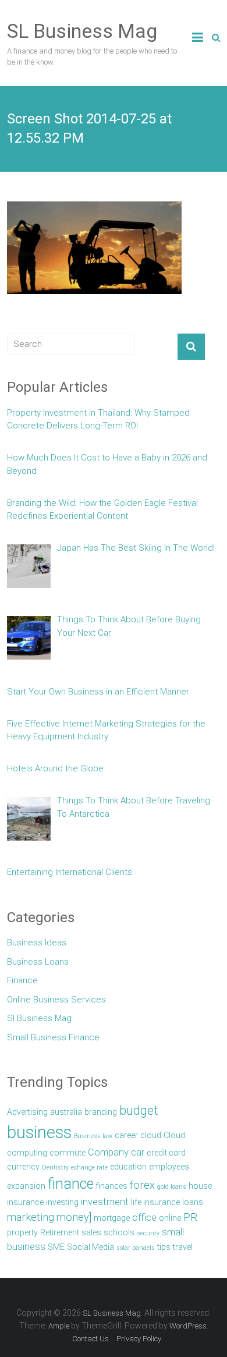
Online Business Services (56, 999)
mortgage (112, 1218)
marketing (30, 1217)
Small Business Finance (53, 1037)
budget (138, 1110)
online (170, 1218)
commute (67, 1152)
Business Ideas (36, 942)
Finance (22, 980)
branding (100, 1112)
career (126, 1135)
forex (142, 1185)
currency (23, 1166)
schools (119, 1232)
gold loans (171, 1187)
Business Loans (38, 961)
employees (169, 1166)
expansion (26, 1186)
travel (183, 1247)
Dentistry (55, 1167)
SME (56, 1247)
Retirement (59, 1232)
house (200, 1186)
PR (190, 1217)
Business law (93, 1136)
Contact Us (90, 1338)
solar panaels (135, 1248)
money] (73, 1217)
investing (62, 1202)
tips (164, 1247)
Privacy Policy (138, 1338)
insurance (25, 1202)
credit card (166, 1152)
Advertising (27, 1112)
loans (192, 1202)
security (148, 1233)
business (39, 1132)
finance (71, 1183)
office (144, 1217)
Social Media (90, 1247)
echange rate (89, 1167)
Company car (116, 1152)
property (22, 1232)
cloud (150, 1135)
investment (105, 1201)
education (128, 1166)
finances (111, 1186)
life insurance (155, 1202)
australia (66, 1112)
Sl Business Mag (39, 1018)
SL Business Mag (82, 30)
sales (91, 1232)
